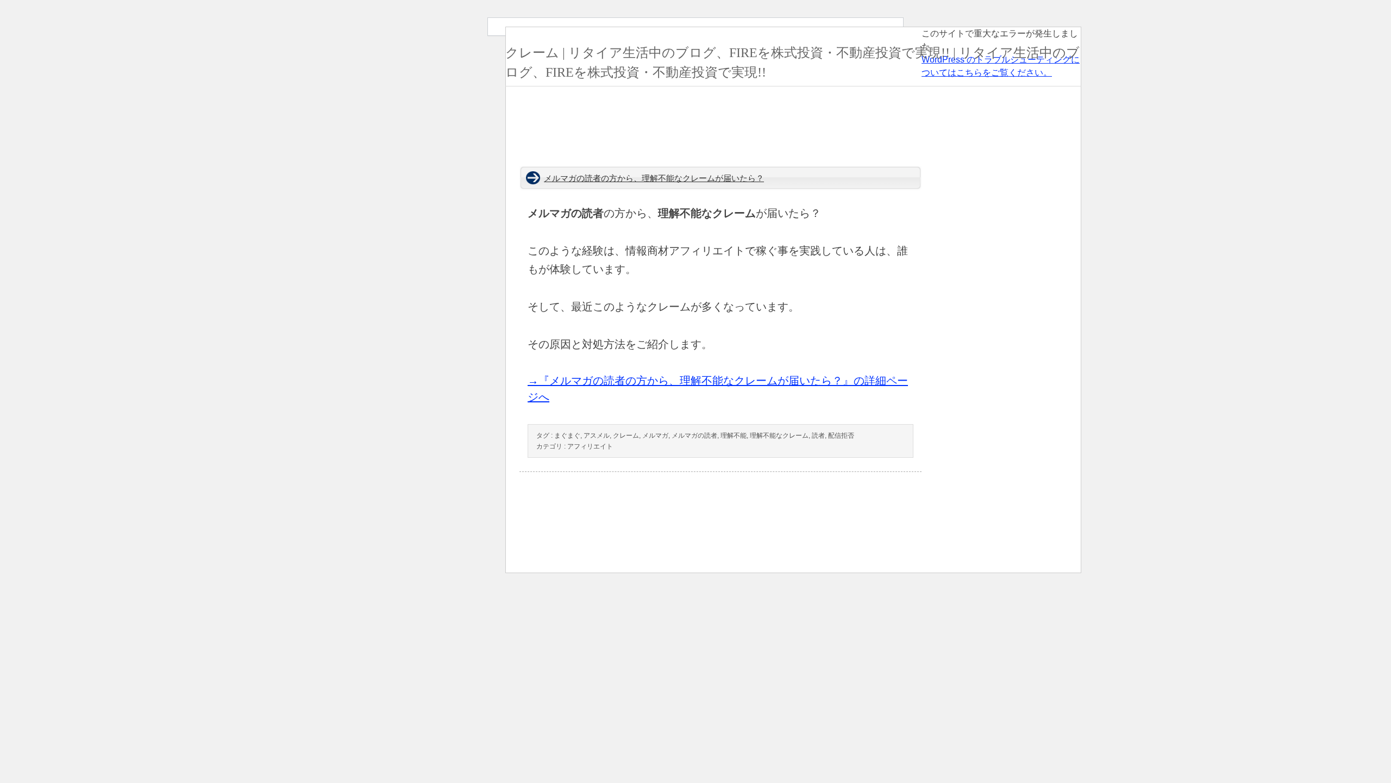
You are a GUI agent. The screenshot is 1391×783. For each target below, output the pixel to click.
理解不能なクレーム (779, 435)
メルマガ (655, 435)
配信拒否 (841, 435)
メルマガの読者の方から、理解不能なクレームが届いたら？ (654, 178)
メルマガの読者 (694, 435)
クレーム (626, 435)
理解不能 (733, 435)
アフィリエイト (590, 446)
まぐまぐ (567, 435)
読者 (818, 435)
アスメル (597, 435)
